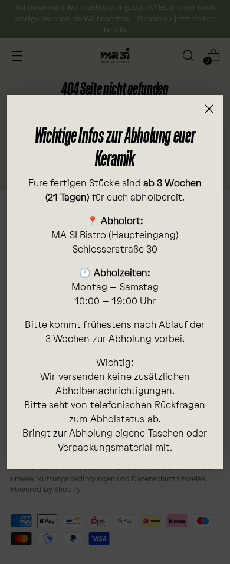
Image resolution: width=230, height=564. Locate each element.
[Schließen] (209, 109)
